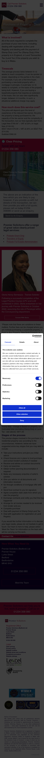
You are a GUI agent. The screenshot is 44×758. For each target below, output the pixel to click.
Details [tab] (22, 342)
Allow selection (22, 414)
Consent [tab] (8, 342)
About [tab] (36, 342)
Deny (22, 420)
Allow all (22, 408)
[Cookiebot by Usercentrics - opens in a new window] (32, 336)
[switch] (38, 385)
